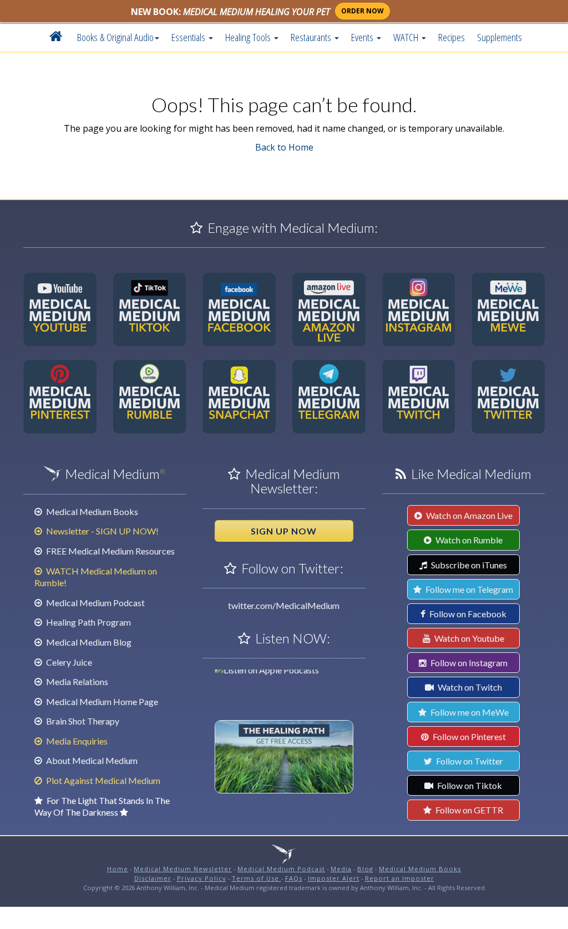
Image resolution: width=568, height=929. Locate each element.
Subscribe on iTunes (468, 565)
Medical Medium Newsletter (183, 869)
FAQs (293, 878)
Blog (365, 869)
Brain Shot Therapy (81, 721)
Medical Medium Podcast (94, 602)
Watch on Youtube (468, 638)
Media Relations (76, 681)
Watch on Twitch (469, 687)
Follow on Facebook (467, 613)
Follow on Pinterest (468, 736)
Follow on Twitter (468, 761)
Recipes (451, 36)
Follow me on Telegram (468, 589)
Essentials (189, 36)
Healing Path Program (87, 622)
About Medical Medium (91, 760)
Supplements (499, 36)
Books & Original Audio (115, 36)
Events (363, 36)
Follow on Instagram (468, 662)
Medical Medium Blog (87, 642)
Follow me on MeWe (469, 712)
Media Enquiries (76, 741)
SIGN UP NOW (284, 531)
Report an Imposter (399, 878)
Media (341, 869)
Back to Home (284, 147)
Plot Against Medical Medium (102, 780)
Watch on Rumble (468, 540)
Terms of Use (256, 878)
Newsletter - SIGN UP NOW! (101, 531)
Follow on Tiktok (468, 785)
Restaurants (312, 36)
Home (117, 869)
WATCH (406, 36)
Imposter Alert (333, 878)
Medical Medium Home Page (101, 701)
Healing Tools (249, 36)
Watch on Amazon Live (468, 515)
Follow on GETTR (468, 810)
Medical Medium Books (91, 511)
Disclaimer (152, 878)
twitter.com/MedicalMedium (283, 605)
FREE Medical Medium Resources (109, 551)
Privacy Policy (201, 878)
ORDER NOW (362, 11)
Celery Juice (68, 662)
